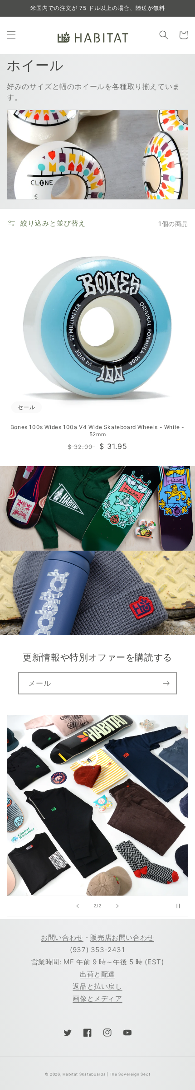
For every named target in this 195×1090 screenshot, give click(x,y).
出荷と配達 (97, 974)
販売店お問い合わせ (122, 937)
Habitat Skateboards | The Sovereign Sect (106, 1074)
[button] (11, 35)
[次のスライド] (117, 906)
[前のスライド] (78, 906)
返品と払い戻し (97, 986)
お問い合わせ (62, 937)
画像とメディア (97, 998)
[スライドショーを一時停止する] (178, 906)
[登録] (166, 683)
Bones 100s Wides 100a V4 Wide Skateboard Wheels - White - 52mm (97, 431)
